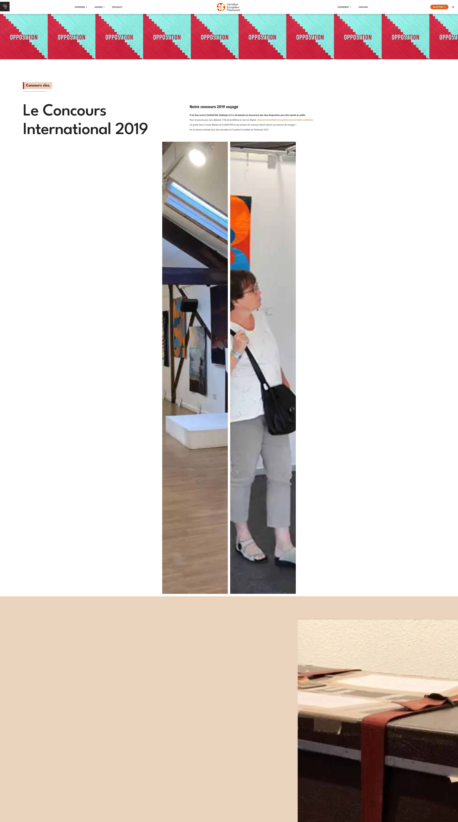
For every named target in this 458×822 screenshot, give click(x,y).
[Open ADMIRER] (104, 7)
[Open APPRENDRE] (86, 7)
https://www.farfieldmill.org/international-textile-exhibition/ (285, 119)
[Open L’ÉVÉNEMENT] (350, 7)
